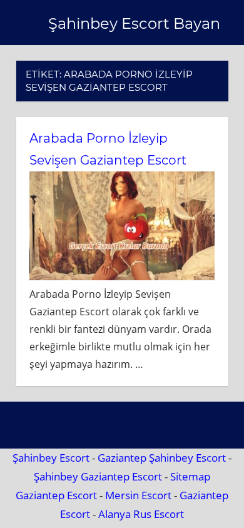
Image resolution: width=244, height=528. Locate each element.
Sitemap (190, 476)
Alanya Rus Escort (141, 514)
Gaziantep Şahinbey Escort (162, 457)
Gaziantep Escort (56, 495)
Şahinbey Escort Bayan (134, 23)
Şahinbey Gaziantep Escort (98, 476)
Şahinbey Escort (51, 457)
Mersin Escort (138, 495)
